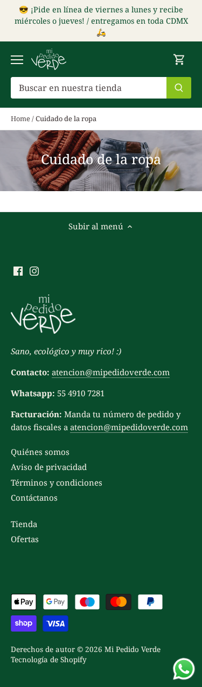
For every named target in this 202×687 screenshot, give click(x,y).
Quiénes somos (40, 451)
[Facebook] (18, 270)
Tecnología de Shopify (49, 659)
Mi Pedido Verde (133, 649)
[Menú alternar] (17, 59)
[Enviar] (178, 88)
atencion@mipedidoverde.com (111, 372)
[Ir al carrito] (179, 59)
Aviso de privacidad (49, 466)
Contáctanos (34, 497)
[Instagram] (34, 270)
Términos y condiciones (56, 482)
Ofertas (25, 539)
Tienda (24, 523)
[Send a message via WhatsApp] (184, 669)
